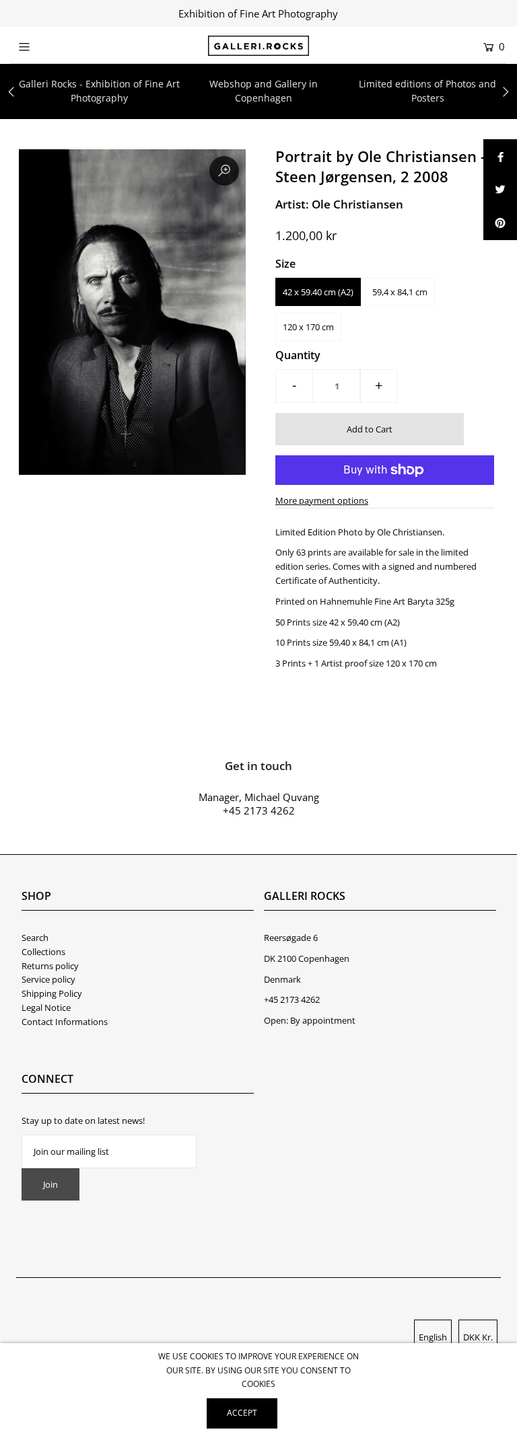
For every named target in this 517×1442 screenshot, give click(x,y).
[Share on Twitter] (500, 189)
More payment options (321, 500)
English (433, 1337)
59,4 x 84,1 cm (399, 292)
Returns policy (50, 966)
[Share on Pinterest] (500, 223)
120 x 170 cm (308, 327)
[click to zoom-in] (224, 171)
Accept (242, 1412)
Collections (43, 952)
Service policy (48, 979)
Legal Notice (46, 1007)
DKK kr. (478, 1337)
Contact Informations (65, 1022)
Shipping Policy (52, 993)
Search (35, 938)
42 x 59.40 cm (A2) (318, 292)
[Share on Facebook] (500, 156)
